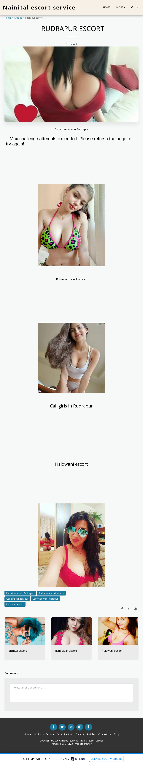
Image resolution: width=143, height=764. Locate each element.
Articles (18, 17)
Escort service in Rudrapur (20, 593)
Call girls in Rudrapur (17, 598)
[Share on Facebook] (122, 609)
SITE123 (69, 743)
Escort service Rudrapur (45, 598)
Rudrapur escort (15, 604)
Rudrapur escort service (51, 593)
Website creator (83, 743)
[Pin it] (135, 609)
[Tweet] (128, 609)
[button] (132, 7)
